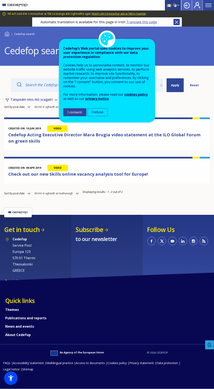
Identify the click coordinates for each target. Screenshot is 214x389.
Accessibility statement (28, 363)
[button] (11, 378)
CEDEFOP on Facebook (151, 241)
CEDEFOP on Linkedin (183, 241)
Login (186, 5)
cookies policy (136, 94)
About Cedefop (18, 334)
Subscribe (89, 229)
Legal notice (11, 369)
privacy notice (97, 98)
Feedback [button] (209, 344)
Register (197, 5)
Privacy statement (141, 363)
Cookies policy (117, 363)
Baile (6, 33)
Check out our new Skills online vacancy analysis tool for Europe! (78, 174)
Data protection (167, 363)
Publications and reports (25, 318)
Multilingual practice (59, 363)
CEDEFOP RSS (204, 241)
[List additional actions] (177, 5)
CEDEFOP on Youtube (172, 241)
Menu (208, 5)
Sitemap (27, 369)
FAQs (6, 363)
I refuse (97, 112)
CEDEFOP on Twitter (162, 241)
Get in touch (22, 229)
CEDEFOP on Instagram (193, 241)
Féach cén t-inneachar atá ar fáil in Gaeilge (119, 13)
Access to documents (90, 363)
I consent (75, 112)
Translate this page (141, 22)
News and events (19, 326)
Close (176, 22)
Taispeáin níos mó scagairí (31, 99)
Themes (12, 309)
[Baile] (15, 5)
